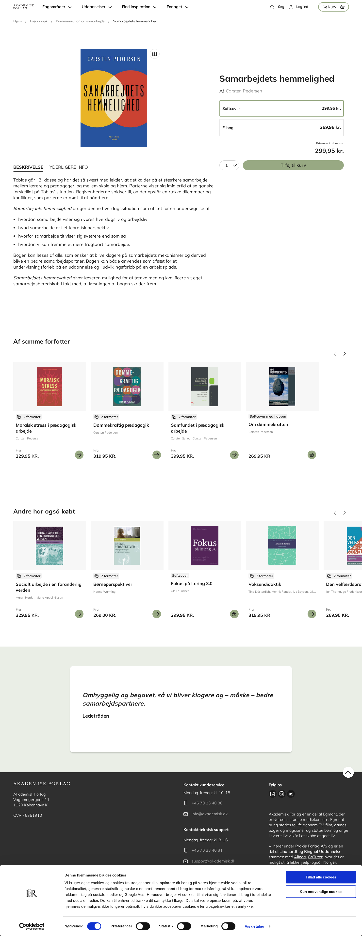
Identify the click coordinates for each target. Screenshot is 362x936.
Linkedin (291, 794)
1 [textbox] (226, 165)
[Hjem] (23, 6)
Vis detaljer (254, 926)
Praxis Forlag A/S (311, 846)
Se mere (79, 455)
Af (221, 91)
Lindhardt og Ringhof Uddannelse (310, 851)
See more (49, 412)
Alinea (300, 856)
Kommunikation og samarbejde (80, 21)
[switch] (143, 926)
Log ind (302, 6)
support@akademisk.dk (213, 861)
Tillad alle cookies (321, 877)
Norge (329, 862)
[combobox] (229, 165)
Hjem (17, 21)
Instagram (282, 794)
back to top (348, 772)
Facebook (273, 794)
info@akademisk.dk (210, 813)
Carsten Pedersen (244, 91)
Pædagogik (39, 21)
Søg (281, 6)
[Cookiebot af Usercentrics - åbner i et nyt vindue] (31, 926)
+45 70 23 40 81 (207, 850)
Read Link (155, 54)
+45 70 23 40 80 (207, 802)
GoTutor (315, 856)
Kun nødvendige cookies (321, 892)
